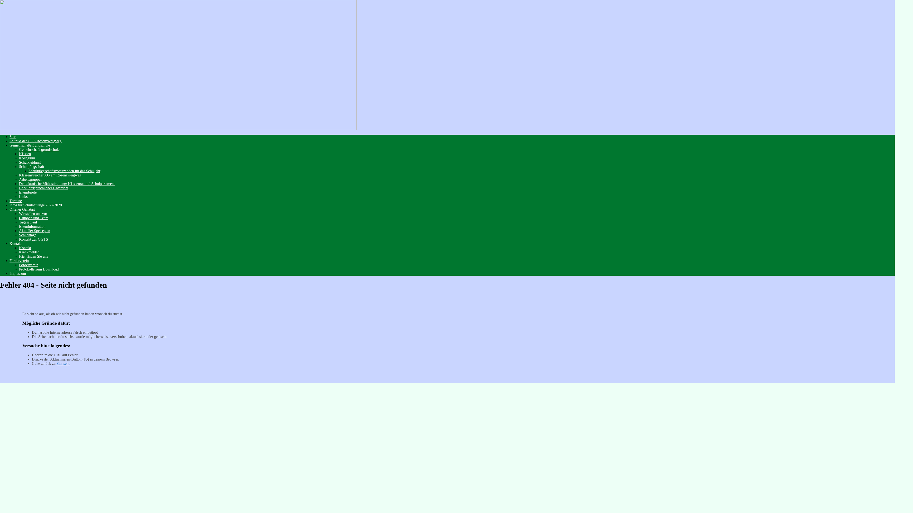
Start (13, 137)
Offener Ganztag (22, 209)
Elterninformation (32, 226)
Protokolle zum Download (39, 269)
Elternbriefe (28, 192)
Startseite (63, 363)
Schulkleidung (30, 162)
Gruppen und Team (33, 218)
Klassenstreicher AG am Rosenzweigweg (50, 175)
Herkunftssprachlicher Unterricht (43, 188)
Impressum (18, 273)
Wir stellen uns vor (33, 214)
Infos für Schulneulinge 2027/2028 (36, 205)
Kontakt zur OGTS (33, 239)
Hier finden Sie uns (33, 256)
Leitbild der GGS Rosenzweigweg (36, 141)
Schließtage (27, 235)
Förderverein (19, 261)
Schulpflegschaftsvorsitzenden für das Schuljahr (64, 171)
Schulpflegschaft (31, 167)
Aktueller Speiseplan (34, 231)
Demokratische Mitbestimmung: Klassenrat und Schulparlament (67, 184)
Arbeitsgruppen (30, 179)
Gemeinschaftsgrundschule (30, 145)
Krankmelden (29, 252)
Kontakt (16, 244)
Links (23, 197)
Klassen (25, 154)
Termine (16, 201)
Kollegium (27, 158)
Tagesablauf (28, 222)
